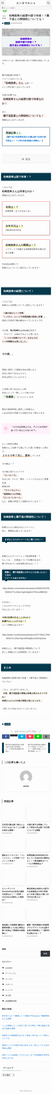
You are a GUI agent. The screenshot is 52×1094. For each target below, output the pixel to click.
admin (26, 786)
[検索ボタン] (48, 3)
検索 (4, 949)
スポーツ (9, 984)
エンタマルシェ (26, 3)
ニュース (9, 990)
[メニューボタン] (2, 3)
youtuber (8, 968)
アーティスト (11, 973)
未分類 (7, 23)
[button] (6, 736)
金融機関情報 (11, 1001)
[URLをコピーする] (46, 736)
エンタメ (9, 979)
